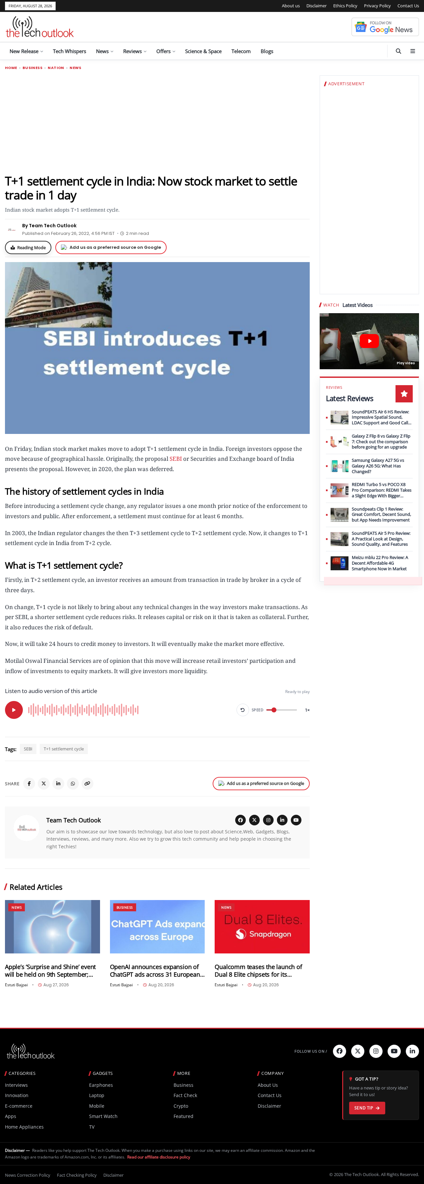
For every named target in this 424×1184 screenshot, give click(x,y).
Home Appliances (24, 1127)
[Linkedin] (412, 1051)
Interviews (16, 1085)
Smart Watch (103, 1116)
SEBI (176, 458)
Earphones (101, 1085)
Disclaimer (316, 6)
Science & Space (203, 51)
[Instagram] (268, 820)
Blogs (267, 51)
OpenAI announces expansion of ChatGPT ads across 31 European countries (155, 970)
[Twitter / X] (44, 784)
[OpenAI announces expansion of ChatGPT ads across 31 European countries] (157, 926)
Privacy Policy (377, 6)
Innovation (16, 1095)
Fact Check (185, 1095)
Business (32, 67)
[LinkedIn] (58, 784)
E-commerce (18, 1106)
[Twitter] (357, 1051)
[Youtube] (394, 1051)
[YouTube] (296, 820)
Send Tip (363, 1108)
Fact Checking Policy (77, 1175)
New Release (24, 51)
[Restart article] (243, 710)
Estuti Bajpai (16, 985)
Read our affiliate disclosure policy (158, 1157)
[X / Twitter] (254, 820)
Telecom (241, 51)
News (102, 51)
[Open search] (398, 51)
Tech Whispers (69, 51)
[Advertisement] (157, 121)
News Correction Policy (27, 1175)
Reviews (132, 51)
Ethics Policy (345, 6)
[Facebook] (29, 784)
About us (291, 6)
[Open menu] (412, 51)
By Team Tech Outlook (49, 225)
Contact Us (408, 6)
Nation (56, 67)
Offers (163, 51)
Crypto (181, 1106)
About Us (268, 1085)
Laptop (96, 1095)
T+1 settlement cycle (64, 749)
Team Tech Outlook (73, 820)
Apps (10, 1116)
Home (11, 67)
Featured (183, 1116)
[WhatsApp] (73, 784)
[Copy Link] (87, 784)
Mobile (96, 1106)
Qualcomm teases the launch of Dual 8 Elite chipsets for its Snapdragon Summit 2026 (258, 970)
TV (91, 1127)
